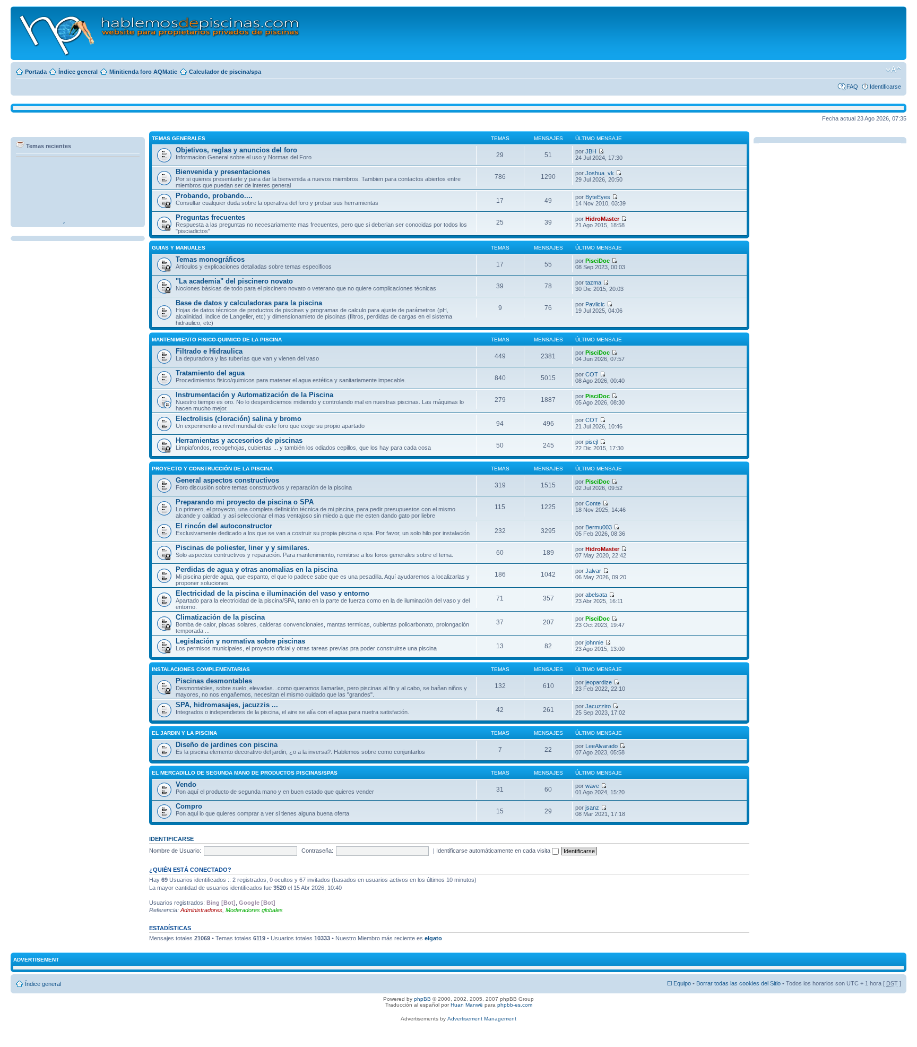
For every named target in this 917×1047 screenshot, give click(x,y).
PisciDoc (597, 261)
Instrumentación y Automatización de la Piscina (254, 395)
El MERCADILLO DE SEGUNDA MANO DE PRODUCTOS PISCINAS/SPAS (245, 773)
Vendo (186, 784)
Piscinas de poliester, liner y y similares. (242, 548)
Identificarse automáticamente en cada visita (494, 850)
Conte (593, 503)
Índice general (78, 71)
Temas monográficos (210, 259)
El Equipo (679, 983)
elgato (433, 938)
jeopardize (598, 682)
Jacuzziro (598, 706)
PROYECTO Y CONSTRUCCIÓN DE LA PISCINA (212, 468)
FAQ (852, 86)
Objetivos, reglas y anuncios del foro (236, 150)
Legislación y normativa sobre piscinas (240, 641)
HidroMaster (602, 219)
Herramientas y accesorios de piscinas (239, 440)
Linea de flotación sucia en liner (63, 220)
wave (592, 786)
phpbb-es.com (514, 1005)
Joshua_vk (599, 173)
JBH (590, 151)
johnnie (594, 642)
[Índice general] (160, 33)
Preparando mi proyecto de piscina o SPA (245, 502)
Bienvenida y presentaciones (223, 172)
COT (591, 374)
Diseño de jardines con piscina (227, 745)
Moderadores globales (254, 910)
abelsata (596, 594)
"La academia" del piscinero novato (234, 281)
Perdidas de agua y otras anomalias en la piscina (257, 569)
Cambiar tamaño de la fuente (893, 69)
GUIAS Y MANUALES (178, 248)
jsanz (592, 807)
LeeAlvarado (601, 746)
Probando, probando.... (214, 196)
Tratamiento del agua (210, 373)
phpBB (422, 999)
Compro (189, 806)
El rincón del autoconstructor (224, 526)
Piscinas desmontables (214, 681)
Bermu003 (598, 527)
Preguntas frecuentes (210, 217)
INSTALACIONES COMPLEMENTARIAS (201, 669)
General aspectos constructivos (227, 480)
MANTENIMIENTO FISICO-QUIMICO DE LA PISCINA (217, 339)
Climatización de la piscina (220, 617)
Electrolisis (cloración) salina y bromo (238, 419)
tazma (593, 282)
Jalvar (593, 571)
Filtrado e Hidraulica (209, 351)
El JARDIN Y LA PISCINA (184, 733)
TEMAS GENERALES (178, 138)
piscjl (591, 442)
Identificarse (885, 86)
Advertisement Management (481, 1019)
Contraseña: (317, 850)
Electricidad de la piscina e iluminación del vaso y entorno (272, 593)
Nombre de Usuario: (175, 850)
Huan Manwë (467, 1005)
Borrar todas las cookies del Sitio (738, 983)
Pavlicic (595, 304)
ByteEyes (597, 197)
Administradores (201, 910)
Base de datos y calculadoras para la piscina (249, 303)
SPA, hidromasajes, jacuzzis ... (227, 705)
